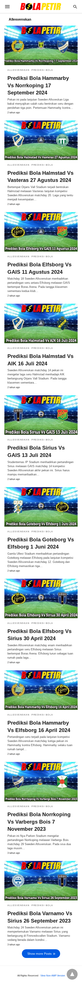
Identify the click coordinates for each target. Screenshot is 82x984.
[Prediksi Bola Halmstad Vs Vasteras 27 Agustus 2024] (41, 140)
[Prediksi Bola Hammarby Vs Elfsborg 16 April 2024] (41, 690)
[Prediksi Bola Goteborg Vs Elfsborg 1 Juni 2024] (41, 507)
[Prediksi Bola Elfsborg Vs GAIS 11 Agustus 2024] (41, 232)
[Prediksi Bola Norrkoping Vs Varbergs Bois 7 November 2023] (41, 781)
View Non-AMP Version (52, 975)
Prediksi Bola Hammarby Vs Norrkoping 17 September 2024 (38, 85)
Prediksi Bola (42, 70)
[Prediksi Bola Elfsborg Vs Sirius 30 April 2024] (41, 598)
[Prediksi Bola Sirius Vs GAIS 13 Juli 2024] (41, 415)
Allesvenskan (18, 70)
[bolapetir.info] (40, 6)
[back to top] (72, 974)
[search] (75, 6)
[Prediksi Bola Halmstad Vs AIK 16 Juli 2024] (41, 323)
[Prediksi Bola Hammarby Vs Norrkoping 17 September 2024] (41, 45)
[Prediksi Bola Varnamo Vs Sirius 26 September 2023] (41, 880)
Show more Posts (39, 953)
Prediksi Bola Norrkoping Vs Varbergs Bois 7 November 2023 (39, 821)
